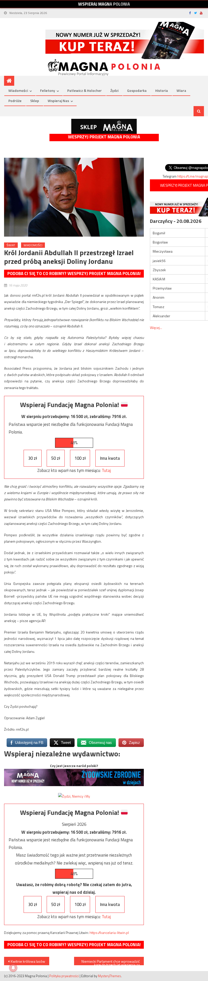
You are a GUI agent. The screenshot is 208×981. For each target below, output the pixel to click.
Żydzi (114, 90)
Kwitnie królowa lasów (28, 961)
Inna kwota (110, 458)
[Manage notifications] (13, 968)
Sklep (34, 100)
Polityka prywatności (64, 975)
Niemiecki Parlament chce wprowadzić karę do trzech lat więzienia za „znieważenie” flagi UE (110, 962)
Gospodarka (137, 90)
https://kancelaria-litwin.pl (109, 932)
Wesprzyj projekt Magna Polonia (104, 137)
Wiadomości (18, 90)
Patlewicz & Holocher (84, 90)
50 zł (55, 458)
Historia (161, 90)
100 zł (80, 458)
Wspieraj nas (58, 100)
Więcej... (156, 327)
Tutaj (106, 470)
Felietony (47, 90)
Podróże (15, 100)
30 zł (32, 458)
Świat (11, 245)
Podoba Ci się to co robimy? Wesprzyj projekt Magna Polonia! (74, 273)
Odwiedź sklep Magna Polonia (104, 126)
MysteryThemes (109, 975)
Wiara (181, 90)
